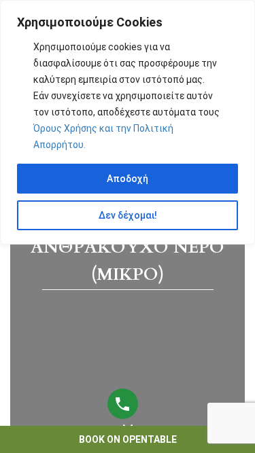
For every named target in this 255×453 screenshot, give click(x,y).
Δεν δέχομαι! (128, 215)
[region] (127, 122)
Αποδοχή (127, 178)
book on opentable (128, 439)
